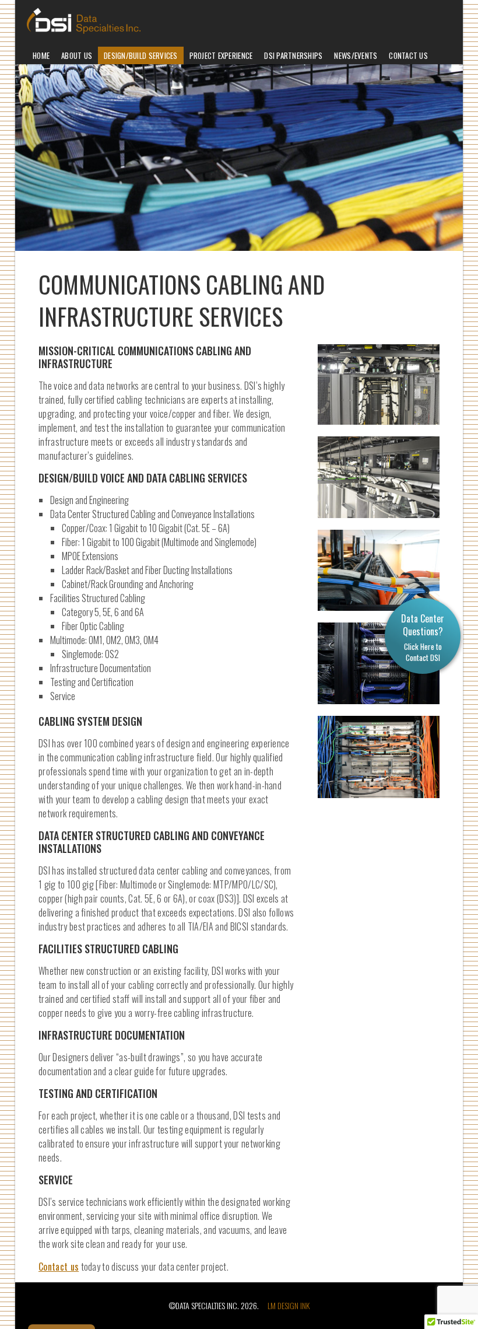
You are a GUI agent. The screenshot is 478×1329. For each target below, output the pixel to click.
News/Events (355, 55)
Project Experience (221, 55)
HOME (41, 55)
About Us (76, 55)
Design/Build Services (140, 55)
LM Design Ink (289, 1305)
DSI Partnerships (293, 55)
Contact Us (408, 55)
